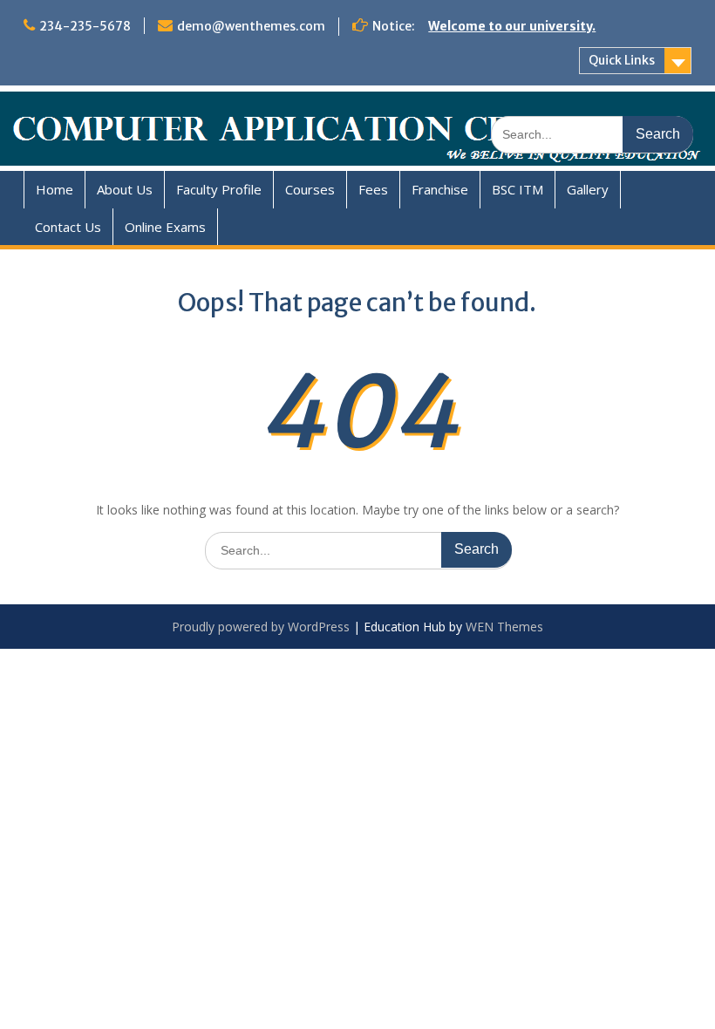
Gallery (588, 189)
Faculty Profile (219, 189)
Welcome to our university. (512, 26)
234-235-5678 (85, 26)
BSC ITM (517, 189)
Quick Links (622, 60)
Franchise (440, 189)
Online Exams (165, 226)
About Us (125, 189)
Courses (310, 189)
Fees (373, 189)
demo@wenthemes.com (251, 26)
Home (54, 189)
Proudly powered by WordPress (261, 626)
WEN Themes (504, 626)
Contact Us (68, 226)
